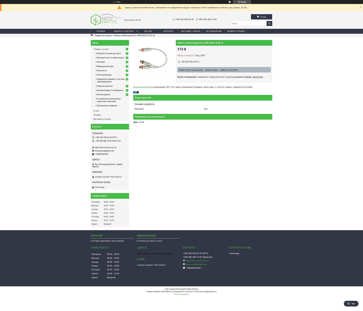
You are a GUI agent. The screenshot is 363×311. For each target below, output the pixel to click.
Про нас (148, 31)
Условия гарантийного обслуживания (108, 241)
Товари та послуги (123, 31)
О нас (96, 111)
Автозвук (101, 62)
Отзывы (97, 115)
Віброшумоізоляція (105, 66)
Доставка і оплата (190, 31)
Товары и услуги (101, 49)
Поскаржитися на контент (183, 292)
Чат (353, 303)
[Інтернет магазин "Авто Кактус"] (107, 25)
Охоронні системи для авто (109, 53)
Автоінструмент (104, 94)
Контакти (168, 31)
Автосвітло (102, 70)
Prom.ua (195, 289)
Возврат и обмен (236, 31)
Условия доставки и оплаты (150, 241)
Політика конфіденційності (206, 292)
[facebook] (134, 93)
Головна (100, 31)
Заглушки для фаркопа (107, 106)
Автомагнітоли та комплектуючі (110, 58)
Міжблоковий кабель (142, 87)
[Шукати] (269, 23)
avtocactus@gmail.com (104, 151)
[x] (137, 93)
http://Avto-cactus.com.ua (105, 147)
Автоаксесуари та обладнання (110, 90)
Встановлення (213, 31)
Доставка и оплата (102, 119)
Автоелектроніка (104, 75)
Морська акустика (105, 86)
